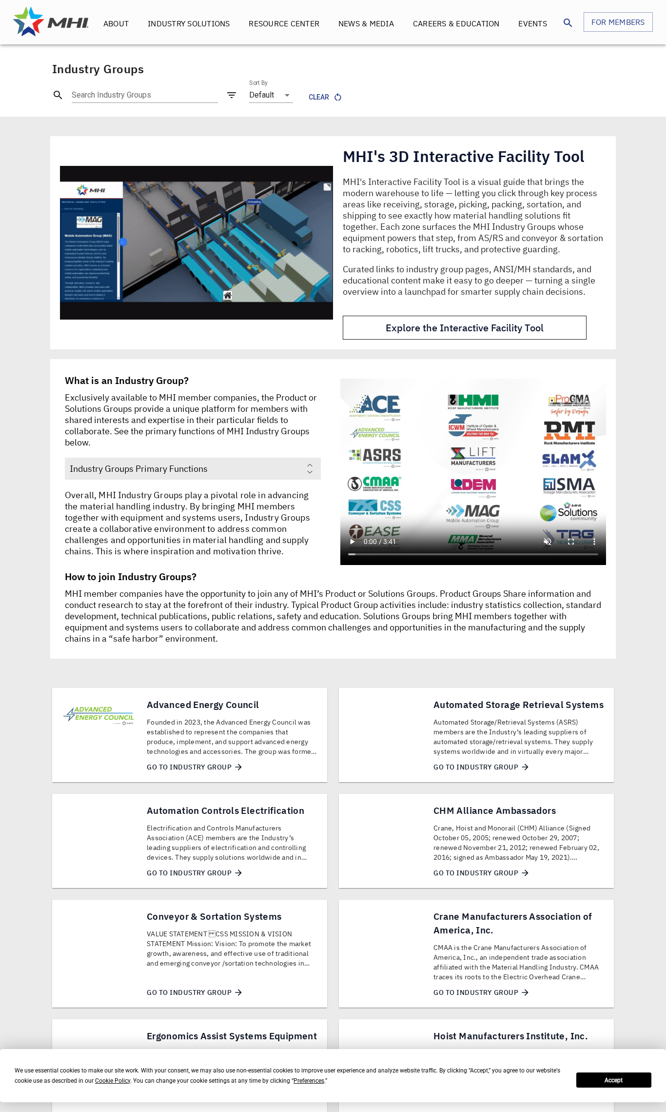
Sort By (258, 83)
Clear (319, 97)
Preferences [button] (309, 1080)
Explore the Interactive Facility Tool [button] (465, 327)
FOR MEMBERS (618, 22)
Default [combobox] (261, 95)
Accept (614, 1080)
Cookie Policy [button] (112, 1080)
